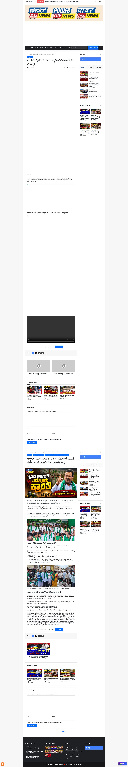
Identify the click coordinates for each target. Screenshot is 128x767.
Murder (73, 754)
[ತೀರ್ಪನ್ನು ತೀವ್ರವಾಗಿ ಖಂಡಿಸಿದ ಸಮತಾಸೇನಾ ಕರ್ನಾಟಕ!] (84, 91)
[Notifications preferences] (2, 764)
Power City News (68, 764)
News (78, 754)
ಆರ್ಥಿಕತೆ (51, 47)
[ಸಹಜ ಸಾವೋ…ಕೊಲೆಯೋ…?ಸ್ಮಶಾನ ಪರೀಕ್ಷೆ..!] (48, 755)
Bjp (76, 747)
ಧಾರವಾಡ (36, 47)
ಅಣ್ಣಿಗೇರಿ (41, 47)
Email (28, 433)
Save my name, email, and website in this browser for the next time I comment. (45, 439)
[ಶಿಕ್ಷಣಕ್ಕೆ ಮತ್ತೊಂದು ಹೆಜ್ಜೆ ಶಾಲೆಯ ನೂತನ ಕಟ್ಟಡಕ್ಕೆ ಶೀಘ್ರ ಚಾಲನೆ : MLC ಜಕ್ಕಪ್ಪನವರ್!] (96, 111)
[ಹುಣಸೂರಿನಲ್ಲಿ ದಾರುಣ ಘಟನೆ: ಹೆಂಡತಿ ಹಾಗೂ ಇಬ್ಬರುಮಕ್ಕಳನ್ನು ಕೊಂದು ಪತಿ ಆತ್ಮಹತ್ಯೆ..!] (85, 111)
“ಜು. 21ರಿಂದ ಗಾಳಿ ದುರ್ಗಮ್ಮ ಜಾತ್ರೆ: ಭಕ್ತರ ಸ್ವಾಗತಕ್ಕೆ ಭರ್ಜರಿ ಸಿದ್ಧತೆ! (95, 131)
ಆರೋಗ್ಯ (46, 47)
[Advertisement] (64, 33)
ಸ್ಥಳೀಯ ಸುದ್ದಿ (33, 54)
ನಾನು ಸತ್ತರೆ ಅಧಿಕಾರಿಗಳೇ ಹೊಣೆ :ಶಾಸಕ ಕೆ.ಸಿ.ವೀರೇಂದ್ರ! (67, 396)
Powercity (72, 756)
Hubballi (76, 751)
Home (29, 54)
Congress (67, 749)
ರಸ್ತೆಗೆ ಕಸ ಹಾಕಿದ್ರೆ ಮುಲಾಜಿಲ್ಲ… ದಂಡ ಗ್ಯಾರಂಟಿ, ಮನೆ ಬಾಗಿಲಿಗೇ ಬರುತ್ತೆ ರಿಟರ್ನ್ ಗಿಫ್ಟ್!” (34, 397)
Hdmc (72, 751)
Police (67, 756)
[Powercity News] (64, 13)
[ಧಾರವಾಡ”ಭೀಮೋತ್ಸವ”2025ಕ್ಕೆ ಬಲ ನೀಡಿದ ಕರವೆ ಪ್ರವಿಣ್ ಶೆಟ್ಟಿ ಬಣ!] (84, 96)
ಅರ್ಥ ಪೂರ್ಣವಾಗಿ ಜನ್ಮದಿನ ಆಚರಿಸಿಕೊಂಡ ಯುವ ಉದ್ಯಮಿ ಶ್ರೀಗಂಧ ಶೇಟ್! (94, 78)
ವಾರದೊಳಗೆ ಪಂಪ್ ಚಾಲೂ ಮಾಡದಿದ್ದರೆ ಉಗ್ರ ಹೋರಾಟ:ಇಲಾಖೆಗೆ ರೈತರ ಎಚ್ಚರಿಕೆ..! (84, 132)
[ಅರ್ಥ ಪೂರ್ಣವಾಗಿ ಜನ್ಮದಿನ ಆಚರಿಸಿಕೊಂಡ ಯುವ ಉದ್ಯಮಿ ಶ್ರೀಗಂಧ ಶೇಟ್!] (84, 78)
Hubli (81, 751)
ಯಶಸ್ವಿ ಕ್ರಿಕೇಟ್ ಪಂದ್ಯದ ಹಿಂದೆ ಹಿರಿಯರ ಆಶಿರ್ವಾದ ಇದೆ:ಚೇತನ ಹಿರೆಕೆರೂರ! (94, 85)
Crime (72, 749)
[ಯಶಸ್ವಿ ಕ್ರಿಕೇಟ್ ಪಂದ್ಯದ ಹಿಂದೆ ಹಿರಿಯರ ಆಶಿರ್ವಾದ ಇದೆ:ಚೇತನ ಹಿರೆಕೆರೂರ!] (84, 85)
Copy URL (59, 346)
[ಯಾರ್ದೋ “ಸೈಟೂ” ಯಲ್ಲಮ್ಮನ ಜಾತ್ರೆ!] (84, 73)
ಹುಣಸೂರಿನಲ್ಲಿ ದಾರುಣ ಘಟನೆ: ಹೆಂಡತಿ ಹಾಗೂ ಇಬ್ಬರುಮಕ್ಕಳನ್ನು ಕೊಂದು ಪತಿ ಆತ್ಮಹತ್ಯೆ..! (84, 117)
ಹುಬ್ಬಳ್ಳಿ (32, 47)
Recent (90, 67)
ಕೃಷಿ (60, 47)
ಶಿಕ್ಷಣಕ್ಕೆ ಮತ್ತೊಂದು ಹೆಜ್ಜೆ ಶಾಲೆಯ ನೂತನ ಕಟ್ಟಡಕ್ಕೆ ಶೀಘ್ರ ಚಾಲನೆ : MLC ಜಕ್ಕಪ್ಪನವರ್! (95, 117)
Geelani (80, 764)
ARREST (72, 747)
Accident (67, 747)
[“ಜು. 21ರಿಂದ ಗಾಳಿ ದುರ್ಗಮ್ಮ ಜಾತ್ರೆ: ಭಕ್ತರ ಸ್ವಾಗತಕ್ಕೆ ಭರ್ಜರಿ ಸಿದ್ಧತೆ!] (96, 126)
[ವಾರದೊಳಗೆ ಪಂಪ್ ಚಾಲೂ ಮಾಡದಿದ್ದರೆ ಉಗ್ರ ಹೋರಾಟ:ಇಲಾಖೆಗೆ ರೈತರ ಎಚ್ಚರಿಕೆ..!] (85, 126)
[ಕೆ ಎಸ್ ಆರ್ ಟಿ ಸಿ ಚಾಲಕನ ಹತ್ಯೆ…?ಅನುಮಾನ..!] (54, 751)
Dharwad (67, 751)
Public (67, 758)
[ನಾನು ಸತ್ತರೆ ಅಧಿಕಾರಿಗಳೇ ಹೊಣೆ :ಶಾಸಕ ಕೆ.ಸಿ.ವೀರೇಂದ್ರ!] (67, 390)
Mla (69, 754)
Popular (82, 67)
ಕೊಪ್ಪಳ (64, 47)
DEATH (76, 749)
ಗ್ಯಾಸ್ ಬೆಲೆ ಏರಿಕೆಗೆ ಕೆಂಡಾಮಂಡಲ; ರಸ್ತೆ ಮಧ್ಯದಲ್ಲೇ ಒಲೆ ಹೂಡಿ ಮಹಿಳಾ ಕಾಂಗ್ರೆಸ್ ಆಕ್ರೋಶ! (50, 397)
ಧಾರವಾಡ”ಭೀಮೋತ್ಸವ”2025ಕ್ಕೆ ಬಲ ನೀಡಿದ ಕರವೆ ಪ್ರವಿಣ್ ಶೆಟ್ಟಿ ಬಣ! (95, 95)
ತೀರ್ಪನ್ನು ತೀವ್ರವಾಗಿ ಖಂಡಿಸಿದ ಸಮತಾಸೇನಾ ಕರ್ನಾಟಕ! (94, 90)
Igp (66, 754)
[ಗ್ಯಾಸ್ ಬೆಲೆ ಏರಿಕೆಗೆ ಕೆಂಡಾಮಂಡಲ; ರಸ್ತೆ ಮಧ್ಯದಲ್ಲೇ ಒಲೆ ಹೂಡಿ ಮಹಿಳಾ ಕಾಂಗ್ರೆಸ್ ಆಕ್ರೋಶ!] (51, 390)
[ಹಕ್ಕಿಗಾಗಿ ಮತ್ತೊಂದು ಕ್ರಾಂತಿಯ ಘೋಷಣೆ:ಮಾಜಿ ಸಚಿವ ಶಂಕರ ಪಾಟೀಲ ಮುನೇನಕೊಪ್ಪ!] (48, 747)
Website (53, 433)
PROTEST (77, 756)
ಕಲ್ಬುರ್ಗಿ (56, 47)
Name (28, 428)
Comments (98, 67)
